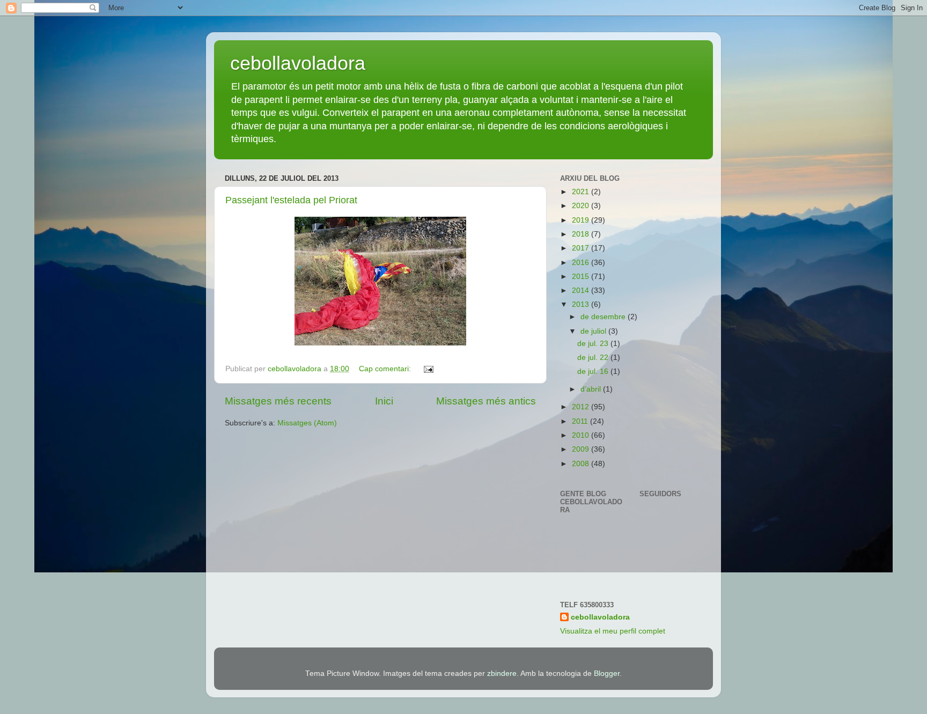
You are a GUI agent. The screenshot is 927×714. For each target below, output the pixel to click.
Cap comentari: (386, 369)
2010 (581, 435)
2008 (581, 464)
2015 (581, 277)
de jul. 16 (593, 371)
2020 (581, 206)
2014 (581, 290)
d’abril (591, 389)
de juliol (594, 331)
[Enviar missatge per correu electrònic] (428, 369)
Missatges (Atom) (307, 423)
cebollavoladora (297, 63)
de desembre (604, 317)
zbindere (502, 673)
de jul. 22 (593, 358)
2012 (581, 407)
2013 (581, 304)
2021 (581, 192)
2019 (581, 220)
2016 (581, 263)
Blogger (607, 673)
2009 (581, 449)
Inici (384, 401)
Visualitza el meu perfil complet (612, 631)
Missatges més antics (486, 401)
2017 (581, 248)
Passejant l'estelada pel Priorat (291, 200)
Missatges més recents (278, 401)
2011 (581, 421)
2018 (581, 234)
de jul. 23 (593, 344)
